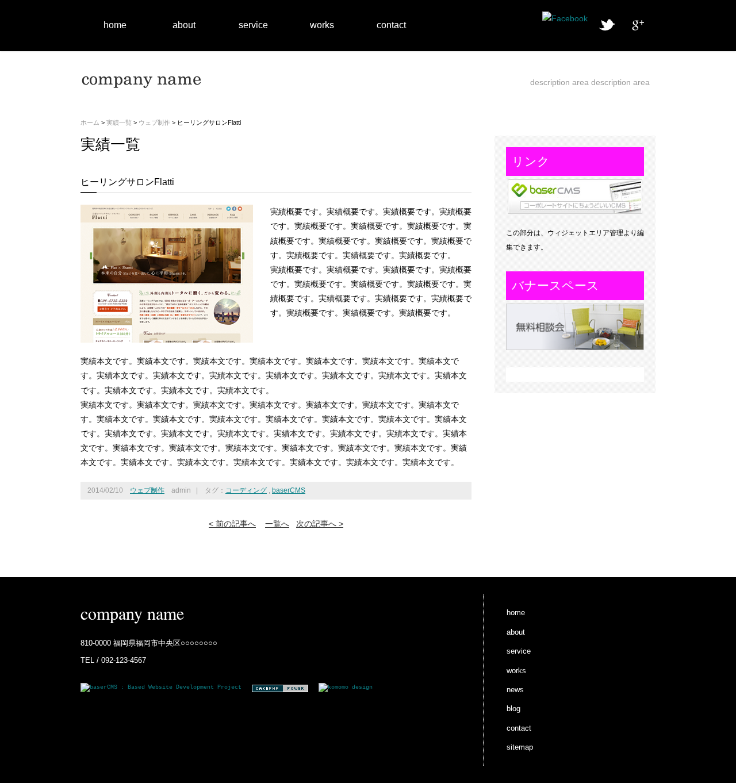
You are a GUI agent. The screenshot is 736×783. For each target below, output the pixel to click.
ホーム (89, 122)
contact (391, 25)
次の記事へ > (319, 523)
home (114, 25)
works (322, 25)
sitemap (520, 747)
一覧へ (277, 523)
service (253, 25)
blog (513, 708)
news (515, 689)
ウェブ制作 (154, 122)
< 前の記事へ (232, 523)
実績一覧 (119, 122)
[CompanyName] (143, 96)
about (183, 25)
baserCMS (288, 490)
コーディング (246, 490)
